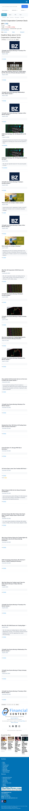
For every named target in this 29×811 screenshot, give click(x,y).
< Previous (4, 39)
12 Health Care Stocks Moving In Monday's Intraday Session (12, 294)
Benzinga (4, 100)
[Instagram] (19, 726)
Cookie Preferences (14, 807)
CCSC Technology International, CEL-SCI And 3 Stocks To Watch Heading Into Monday (13, 560)
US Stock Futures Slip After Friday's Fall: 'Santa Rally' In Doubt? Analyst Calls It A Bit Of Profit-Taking (13, 515)
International (17, 17)
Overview (4, 17)
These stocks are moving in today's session (13, 202)
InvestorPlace (5, 145)
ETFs (15, 14)
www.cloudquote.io (14, 718)
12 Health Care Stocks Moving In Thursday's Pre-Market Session (14, 51)
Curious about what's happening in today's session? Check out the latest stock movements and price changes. (14, 209)
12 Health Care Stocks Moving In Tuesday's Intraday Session (12, 182)
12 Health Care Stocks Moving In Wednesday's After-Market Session (13, 93)
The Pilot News (8, 806)
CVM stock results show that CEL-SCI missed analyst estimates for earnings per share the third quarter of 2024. (15, 141)
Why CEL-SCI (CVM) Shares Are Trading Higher (14, 625)
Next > (17, 39)
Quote (5, 32)
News (8, 17)
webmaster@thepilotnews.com (11, 798)
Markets (4, 14)
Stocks (10, 14)
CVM (6, 23)
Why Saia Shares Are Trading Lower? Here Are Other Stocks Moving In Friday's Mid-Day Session (13, 584)
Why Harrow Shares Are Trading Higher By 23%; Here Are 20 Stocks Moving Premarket (14, 338)
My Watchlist (14, 10)
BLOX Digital (19, 808)
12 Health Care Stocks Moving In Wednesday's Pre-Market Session (14, 650)
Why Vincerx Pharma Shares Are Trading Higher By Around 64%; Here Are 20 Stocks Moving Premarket (14, 539)
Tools (20, 14)
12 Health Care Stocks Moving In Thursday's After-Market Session (14, 691)
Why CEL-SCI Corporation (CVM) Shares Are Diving (13, 270)
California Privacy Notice (7, 807)
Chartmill (4, 212)
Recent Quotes (4, 10)
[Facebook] (13, 726)
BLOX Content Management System (10, 808)
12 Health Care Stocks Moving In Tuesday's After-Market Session (14, 113)
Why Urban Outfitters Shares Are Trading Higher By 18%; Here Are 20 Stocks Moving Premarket (14, 72)
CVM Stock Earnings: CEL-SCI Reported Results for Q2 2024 (14, 158)
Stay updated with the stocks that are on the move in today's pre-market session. (14, 379)
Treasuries (22, 17)
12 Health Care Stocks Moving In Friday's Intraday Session (14, 317)
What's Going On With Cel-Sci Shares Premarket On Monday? (14, 490)
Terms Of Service (14, 722)
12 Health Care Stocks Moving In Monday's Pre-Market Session (13, 358)
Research (22, 32)
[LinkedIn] (16, 726)
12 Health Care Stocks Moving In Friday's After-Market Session (13, 226)
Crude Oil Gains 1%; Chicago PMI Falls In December (12, 448)
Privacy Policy (22, 721)
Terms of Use (22, 806)
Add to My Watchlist (5, 30)
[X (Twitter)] (9, 726)
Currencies (12, 17)
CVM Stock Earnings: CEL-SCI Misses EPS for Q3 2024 (14, 134)
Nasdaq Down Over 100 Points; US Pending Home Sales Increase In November (14, 425)
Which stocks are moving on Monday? (12, 246)
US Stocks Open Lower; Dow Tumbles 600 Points (14, 468)
